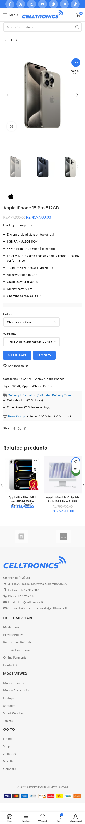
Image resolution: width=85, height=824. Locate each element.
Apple (38, 379)
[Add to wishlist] (35, 461)
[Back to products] (11, 40)
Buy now (44, 355)
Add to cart (17, 355)
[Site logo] (42, 14)
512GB (15, 386)
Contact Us (10, 665)
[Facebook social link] (14, 428)
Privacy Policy (13, 634)
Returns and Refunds (17, 642)
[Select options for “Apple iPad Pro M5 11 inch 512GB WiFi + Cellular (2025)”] (35, 469)
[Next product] (16, 40)
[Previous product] (5, 40)
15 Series (25, 379)
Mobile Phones (54, 379)
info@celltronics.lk (30, 602)
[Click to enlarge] (11, 126)
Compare (9, 769)
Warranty (9, 333)
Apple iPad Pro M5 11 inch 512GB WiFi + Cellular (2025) (22, 501)
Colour (8, 314)
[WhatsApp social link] (24, 428)
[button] (7, 95)
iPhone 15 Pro (42, 386)
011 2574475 (27, 596)
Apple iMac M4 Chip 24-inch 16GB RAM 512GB (63, 499)
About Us (9, 753)
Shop (6, 746)
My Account (11, 627)
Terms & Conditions (16, 650)
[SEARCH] (77, 27)
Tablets (8, 720)
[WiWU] (63, 536)
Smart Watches (13, 713)
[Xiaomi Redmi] (21, 536)
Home (7, 738)
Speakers (9, 705)
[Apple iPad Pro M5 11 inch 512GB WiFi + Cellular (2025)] (22, 475)
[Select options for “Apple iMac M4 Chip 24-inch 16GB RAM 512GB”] (76, 469)
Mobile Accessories (16, 690)
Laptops (8, 698)
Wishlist (8, 761)
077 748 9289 (29, 590)
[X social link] (19, 428)
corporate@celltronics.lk (51, 608)
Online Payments (14, 657)
